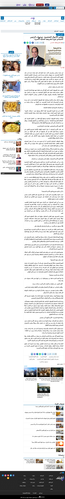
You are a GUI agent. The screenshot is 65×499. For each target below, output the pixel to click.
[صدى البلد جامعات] (31, 5)
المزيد (3, 173)
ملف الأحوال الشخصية (33, 356)
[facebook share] (33, 43)
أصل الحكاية (41, 482)
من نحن (40, 493)
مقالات (51, 489)
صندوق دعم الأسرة (44, 361)
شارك (36, 42)
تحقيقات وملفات (23, 485)
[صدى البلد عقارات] (24, 5)
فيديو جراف (32, 482)
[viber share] (35, 354)
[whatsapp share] (27, 43)
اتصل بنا (34, 493)
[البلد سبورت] (40, 5)
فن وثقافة (34, 20)
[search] (2, 18)
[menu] (62, 18)
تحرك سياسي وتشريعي (54, 356)
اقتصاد (51, 485)
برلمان (33, 485)
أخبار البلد (50, 20)
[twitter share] (30, 43)
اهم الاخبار (56, 20)
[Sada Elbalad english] (18, 5)
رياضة (39, 20)
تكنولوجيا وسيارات (40, 485)
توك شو (28, 20)
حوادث (44, 20)
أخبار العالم (9, 20)
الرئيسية (62, 20)
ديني (15, 20)
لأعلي (61, 472)
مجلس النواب (32, 359)
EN (51, 8)
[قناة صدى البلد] (47, 5)
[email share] (25, 43)
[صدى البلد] (32, 18)
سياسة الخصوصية (26, 493)
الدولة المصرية (44, 356)
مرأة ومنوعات (21, 20)
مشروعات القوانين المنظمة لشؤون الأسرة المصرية (48, 359)
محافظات (24, 482)
